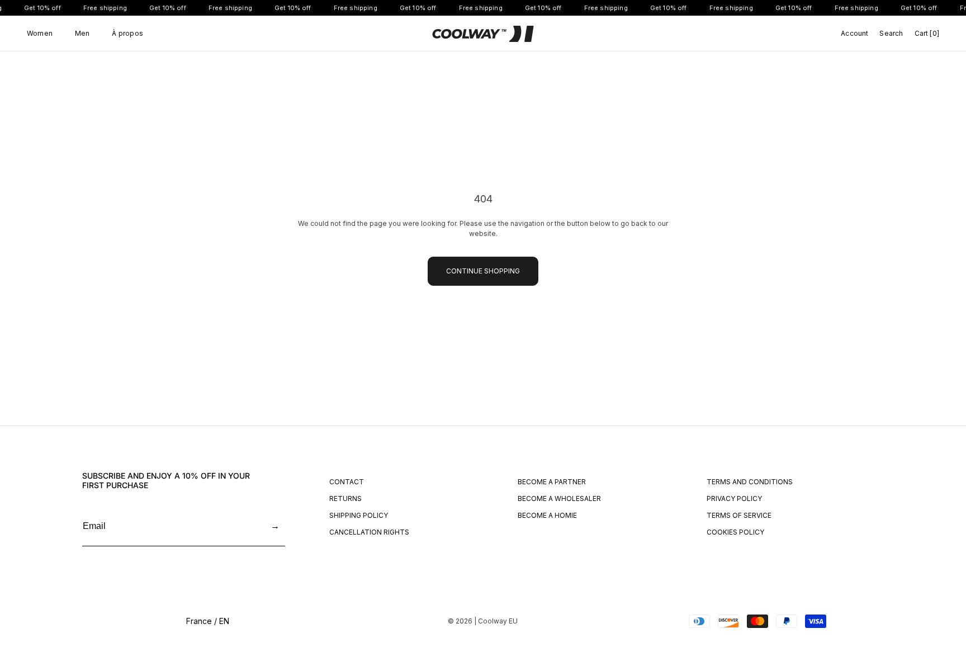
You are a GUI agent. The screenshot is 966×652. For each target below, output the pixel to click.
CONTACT (346, 482)
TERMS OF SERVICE (739, 515)
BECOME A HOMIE (547, 515)
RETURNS (345, 498)
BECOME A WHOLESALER (559, 498)
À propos (127, 33)
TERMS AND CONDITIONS (750, 482)
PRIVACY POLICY (734, 498)
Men (82, 33)
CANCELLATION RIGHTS (369, 532)
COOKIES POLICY (735, 532)
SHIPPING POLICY (358, 515)
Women (40, 33)
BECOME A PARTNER (552, 482)
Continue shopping (483, 271)
